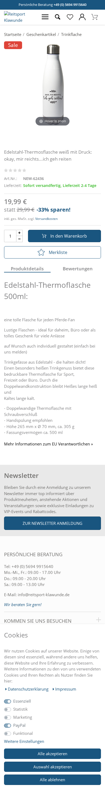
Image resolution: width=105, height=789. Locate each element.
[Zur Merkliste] (70, 17)
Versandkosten (46, 218)
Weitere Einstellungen (24, 741)
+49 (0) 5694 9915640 (70, 4)
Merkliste (58, 252)
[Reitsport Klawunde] (19, 20)
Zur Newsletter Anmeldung (52, 523)
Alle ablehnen (52, 779)
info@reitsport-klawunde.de (43, 594)
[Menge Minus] (19, 239)
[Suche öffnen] (57, 17)
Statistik (20, 709)
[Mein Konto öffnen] (82, 17)
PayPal (19, 725)
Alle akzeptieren (52, 753)
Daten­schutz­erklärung (29, 689)
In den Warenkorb (68, 236)
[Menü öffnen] (45, 17)
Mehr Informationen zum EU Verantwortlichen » (48, 444)
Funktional (23, 733)
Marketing (22, 717)
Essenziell (22, 701)
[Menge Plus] (19, 233)
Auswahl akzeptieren (52, 766)
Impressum (65, 689)
